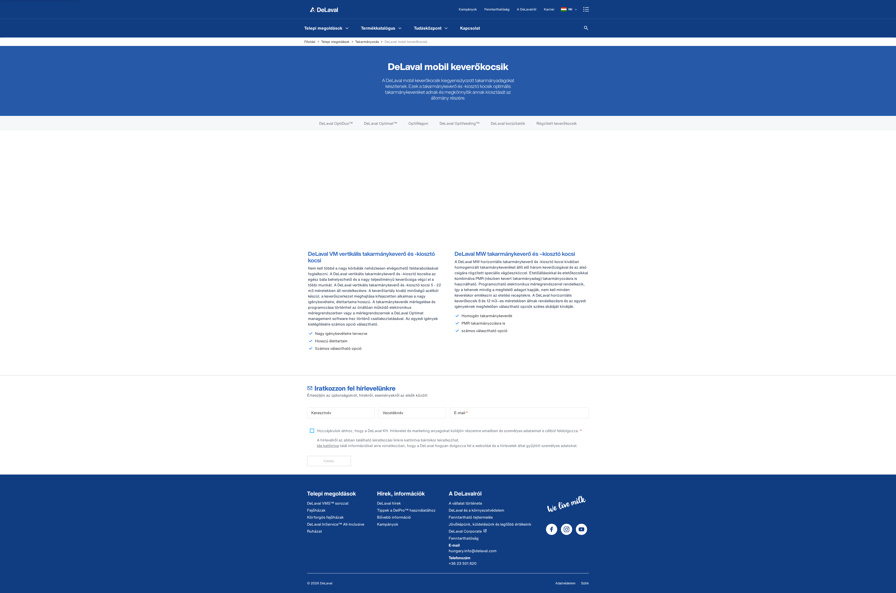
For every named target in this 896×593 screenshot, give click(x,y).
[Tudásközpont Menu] (446, 28)
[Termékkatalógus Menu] (400, 28)
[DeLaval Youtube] (581, 529)
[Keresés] (586, 28)
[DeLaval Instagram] (566, 529)
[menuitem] (327, 28)
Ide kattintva (328, 445)
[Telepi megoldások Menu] (347, 28)
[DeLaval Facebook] (551, 529)
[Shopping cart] (586, 9)
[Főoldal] (324, 9)
